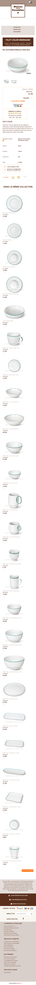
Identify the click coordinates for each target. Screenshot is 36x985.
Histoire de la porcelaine (10, 933)
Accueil (7, 43)
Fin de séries (17, 31)
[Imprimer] (13, 177)
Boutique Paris (8, 929)
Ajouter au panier (18, 101)
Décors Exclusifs (8, 947)
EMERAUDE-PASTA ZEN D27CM (10, 294)
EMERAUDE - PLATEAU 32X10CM (11, 780)
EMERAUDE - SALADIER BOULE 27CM (12, 672)
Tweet (24, 176)
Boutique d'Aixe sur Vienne (11, 928)
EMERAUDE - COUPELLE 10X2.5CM (11, 834)
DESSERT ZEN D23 (7, 240)
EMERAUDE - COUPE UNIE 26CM (11, 429)
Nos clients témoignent (10, 950)
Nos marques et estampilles (11, 943)
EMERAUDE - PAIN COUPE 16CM (11, 375)
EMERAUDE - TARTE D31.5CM (10, 699)
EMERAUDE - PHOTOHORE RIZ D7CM (12, 861)
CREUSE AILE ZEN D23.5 (9, 267)
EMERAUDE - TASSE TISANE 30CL (11, 591)
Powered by (12, 983)
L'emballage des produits (11, 960)
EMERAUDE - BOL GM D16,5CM (10, 456)
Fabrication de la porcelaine (11, 935)
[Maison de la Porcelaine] (18, 10)
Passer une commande (10, 957)
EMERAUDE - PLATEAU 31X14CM (11, 753)
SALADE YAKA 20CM (8, 321)
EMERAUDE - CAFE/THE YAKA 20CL (11, 537)
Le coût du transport (9, 958)
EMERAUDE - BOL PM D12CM (10, 483)
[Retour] (3, 177)
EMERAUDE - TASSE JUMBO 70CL (11, 348)
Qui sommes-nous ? (9, 926)
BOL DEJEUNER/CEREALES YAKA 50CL (21, 45)
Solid (19, 983)
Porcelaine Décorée (14, 43)
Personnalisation (8, 945)
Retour (7, 177)
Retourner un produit (9, 964)
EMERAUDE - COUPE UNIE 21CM (11, 402)
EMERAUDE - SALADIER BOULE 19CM (12, 618)
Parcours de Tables (9, 948)
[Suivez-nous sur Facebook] (27, 918)
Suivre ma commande (10, 962)
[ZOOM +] (18, 64)
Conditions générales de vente (12, 966)
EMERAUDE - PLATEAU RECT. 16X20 (12, 807)
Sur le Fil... (22, 43)
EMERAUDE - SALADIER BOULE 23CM (12, 645)
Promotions (17, 29)
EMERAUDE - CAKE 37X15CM (10, 726)
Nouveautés (16, 27)
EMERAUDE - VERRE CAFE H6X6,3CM (12, 564)
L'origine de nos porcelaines (11, 941)
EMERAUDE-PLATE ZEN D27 (10, 213)
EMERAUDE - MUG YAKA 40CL (10, 510)
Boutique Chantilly (9, 931)
